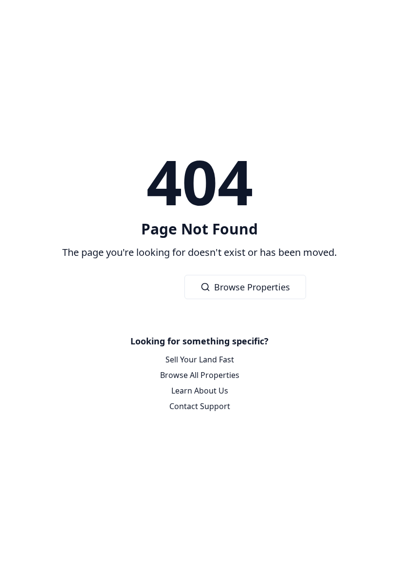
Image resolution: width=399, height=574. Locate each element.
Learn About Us (199, 390)
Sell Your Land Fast (199, 359)
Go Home (141, 287)
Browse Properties (252, 287)
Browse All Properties (199, 375)
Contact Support (199, 406)
